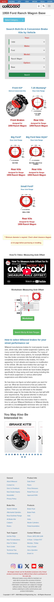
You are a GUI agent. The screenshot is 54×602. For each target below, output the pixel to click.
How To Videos (12, 543)
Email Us (30, 553)
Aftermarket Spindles (14, 512)
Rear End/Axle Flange (14, 516)
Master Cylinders (33, 523)
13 (41, 454)
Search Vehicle (12, 509)
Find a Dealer (32, 547)
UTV (19, 1)
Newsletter (10, 495)
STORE (50, 1)
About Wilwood (12, 481)
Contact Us (10, 485)
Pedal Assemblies (33, 526)
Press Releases (32, 488)
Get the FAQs (11, 536)
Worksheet (27, 318)
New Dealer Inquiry (13, 492)
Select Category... (12, 20)
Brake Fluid (31, 509)
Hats (28, 516)
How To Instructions (13, 540)
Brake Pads (31, 512)
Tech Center (11, 547)
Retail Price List (32, 492)
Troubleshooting (12, 553)
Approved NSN (32, 495)
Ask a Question (32, 550)
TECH (42, 1)
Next (38, 437)
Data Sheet (31, 481)
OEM (27, 1)
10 (32, 454)
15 (25, 457)
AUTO (4, 1)
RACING (12, 1)
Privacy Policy (11, 499)
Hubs (29, 519)
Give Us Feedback (13, 488)
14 (22, 457)
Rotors (9, 526)
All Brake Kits (11, 519)
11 (35, 454)
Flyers (29, 485)
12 (38, 454)
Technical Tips (12, 550)
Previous (8, 437)
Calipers (10, 523)
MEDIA (34, 1)
